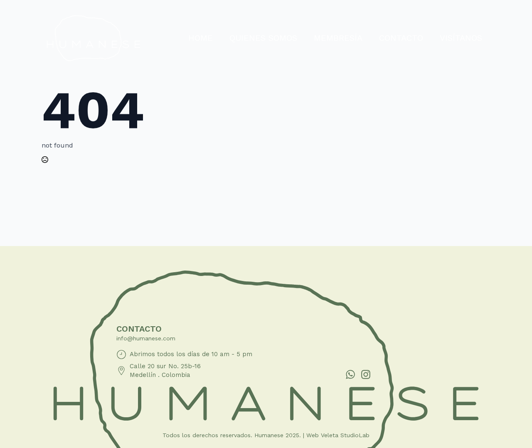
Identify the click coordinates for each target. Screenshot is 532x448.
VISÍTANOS (461, 38)
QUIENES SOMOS (263, 38)
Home (200, 38)
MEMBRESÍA (338, 38)
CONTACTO (401, 38)
